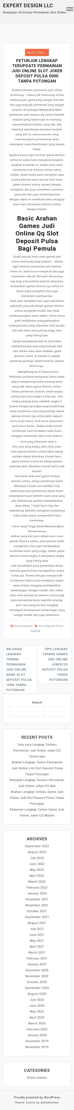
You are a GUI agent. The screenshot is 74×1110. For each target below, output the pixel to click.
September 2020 (37, 988)
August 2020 (37, 994)
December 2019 (37, 1041)
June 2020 (37, 1005)
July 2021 (37, 929)
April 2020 (37, 1017)
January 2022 (37, 893)
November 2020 (37, 976)
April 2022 (37, 875)
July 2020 (37, 1000)
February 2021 (37, 958)
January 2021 (37, 964)
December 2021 (37, 899)
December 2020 (37, 970)
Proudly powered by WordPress (37, 1097)
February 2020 (37, 1029)
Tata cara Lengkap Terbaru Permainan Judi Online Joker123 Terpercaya (37, 750)
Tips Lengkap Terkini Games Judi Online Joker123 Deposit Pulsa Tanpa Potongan (55, 664)
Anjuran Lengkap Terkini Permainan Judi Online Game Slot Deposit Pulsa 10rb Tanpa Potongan (19, 669)
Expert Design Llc (28, 5)
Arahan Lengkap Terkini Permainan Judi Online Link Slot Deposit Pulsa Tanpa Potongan (37, 768)
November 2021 (37, 905)
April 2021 (37, 946)
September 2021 (37, 917)
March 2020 (37, 1023)
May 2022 (37, 870)
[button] (69, 9)
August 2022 (37, 852)
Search (37, 702)
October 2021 (37, 911)
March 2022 (37, 881)
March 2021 (37, 952)
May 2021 (37, 940)
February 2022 (37, 887)
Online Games (23, 625)
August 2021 (37, 923)
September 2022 (37, 846)
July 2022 (37, 858)
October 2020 (37, 982)
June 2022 (37, 864)
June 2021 (37, 935)
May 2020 (37, 1011)
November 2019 (37, 1047)
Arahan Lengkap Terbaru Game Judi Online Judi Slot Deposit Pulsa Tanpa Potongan (37, 797)
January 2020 (37, 1035)
